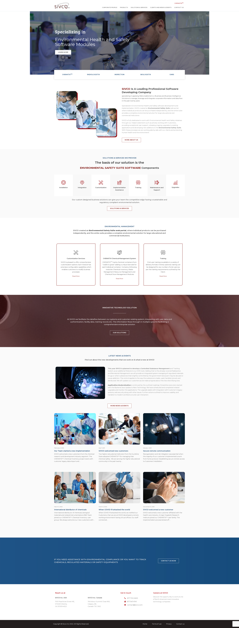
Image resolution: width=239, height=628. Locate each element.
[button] (63, 52)
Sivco (64, 624)
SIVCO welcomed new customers (113, 451)
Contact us (180, 624)
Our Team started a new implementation (72, 451)
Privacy (169, 624)
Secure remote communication (156, 451)
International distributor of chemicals (70, 510)
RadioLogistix (93, 74)
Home (145, 624)
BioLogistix (146, 74)
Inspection (119, 74)
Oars (172, 74)
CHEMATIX (178, 3)
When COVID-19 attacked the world (114, 510)
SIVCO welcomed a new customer (158, 510)
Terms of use (157, 624)
